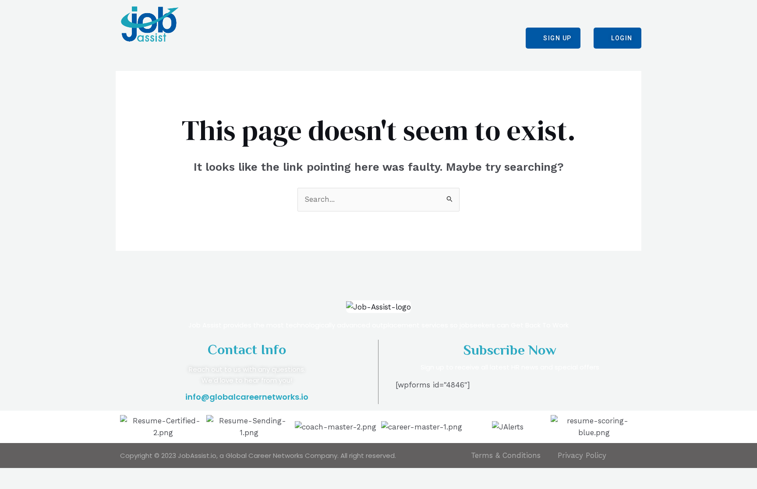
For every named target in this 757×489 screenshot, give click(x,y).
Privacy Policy (582, 455)
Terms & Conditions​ (506, 455)
